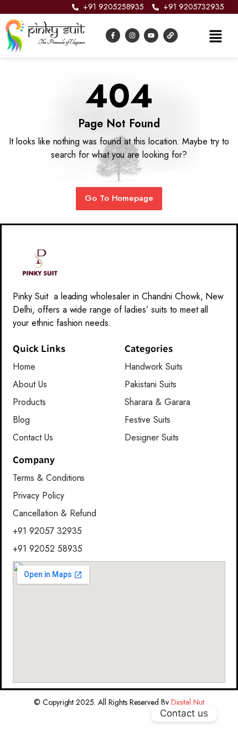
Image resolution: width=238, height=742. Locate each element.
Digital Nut (188, 702)
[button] (215, 35)
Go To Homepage (119, 198)
